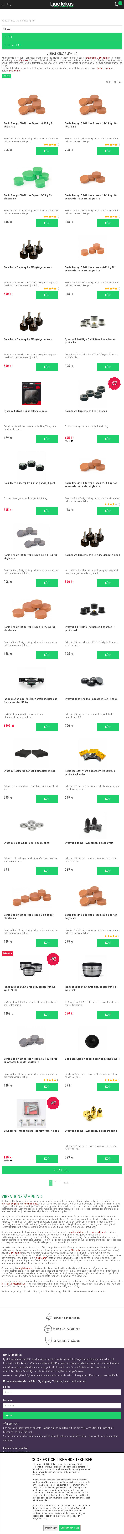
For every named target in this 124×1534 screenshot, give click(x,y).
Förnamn (7, 1400)
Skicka (9, 1415)
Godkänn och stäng (70, 1528)
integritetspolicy (67, 1508)
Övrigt (11, 20)
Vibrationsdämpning (26, 20)
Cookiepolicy (70, 1516)
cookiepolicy (38, 1474)
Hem (4, 20)
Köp (47, 1014)
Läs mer (6, 75)
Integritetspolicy (40, 1518)
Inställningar (51, 1528)
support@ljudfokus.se (21, 1452)
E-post (6, 1387)
